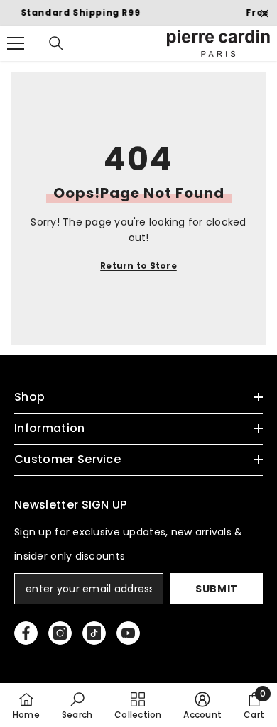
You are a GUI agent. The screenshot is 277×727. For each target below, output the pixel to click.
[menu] (15, 43)
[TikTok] (94, 633)
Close (264, 14)
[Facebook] (26, 633)
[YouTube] (128, 633)
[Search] (56, 43)
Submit (216, 589)
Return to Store (138, 266)
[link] (77, 705)
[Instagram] (60, 633)
